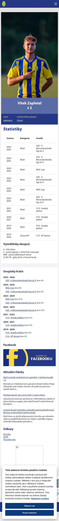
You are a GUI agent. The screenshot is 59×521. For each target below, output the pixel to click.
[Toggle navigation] (56, 4)
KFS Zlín (7, 434)
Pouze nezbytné (29, 513)
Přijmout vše (29, 506)
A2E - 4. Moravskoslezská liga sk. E (20, 281)
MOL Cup (9, 288)
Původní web (9, 440)
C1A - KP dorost (12, 336)
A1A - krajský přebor (14, 318)
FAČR (5, 437)
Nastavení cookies (40, 498)
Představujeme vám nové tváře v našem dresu (24, 395)
